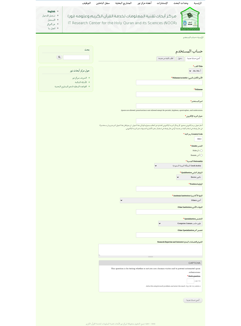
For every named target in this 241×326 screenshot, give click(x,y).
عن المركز (51, 24)
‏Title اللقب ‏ (198, 66)
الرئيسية (198, 3)
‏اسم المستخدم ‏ (197, 101)
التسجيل (51, 20)
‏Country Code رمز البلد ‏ (193, 134)
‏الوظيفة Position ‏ (196, 184)
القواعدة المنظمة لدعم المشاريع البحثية (71, 87)
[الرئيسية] (134, 19)
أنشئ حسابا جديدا (192, 58)
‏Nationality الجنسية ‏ (194, 161)
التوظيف (86, 3)
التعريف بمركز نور (79, 78)
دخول (180, 58)
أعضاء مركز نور (144, 3)
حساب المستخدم (189, 37)
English (51, 12)
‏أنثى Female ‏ (195, 155)
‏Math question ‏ (193, 276)
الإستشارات (162, 3)
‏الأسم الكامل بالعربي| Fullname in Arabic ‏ (187, 78)
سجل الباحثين (103, 3)
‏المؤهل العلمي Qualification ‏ (191, 172)
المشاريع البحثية (123, 3)
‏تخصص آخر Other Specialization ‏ (190, 230)
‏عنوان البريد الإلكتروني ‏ (194, 116)
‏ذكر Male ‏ (196, 150)
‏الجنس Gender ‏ (196, 146)
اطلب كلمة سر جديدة (165, 58)
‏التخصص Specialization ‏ (193, 219)
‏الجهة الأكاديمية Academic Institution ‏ (187, 196)
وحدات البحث (181, 3)
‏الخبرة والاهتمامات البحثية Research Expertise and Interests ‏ (180, 242)
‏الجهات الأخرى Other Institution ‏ (190, 207)
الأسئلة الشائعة (81, 82)
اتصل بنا (51, 28)
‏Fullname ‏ (198, 89)
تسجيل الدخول (48, 16)
